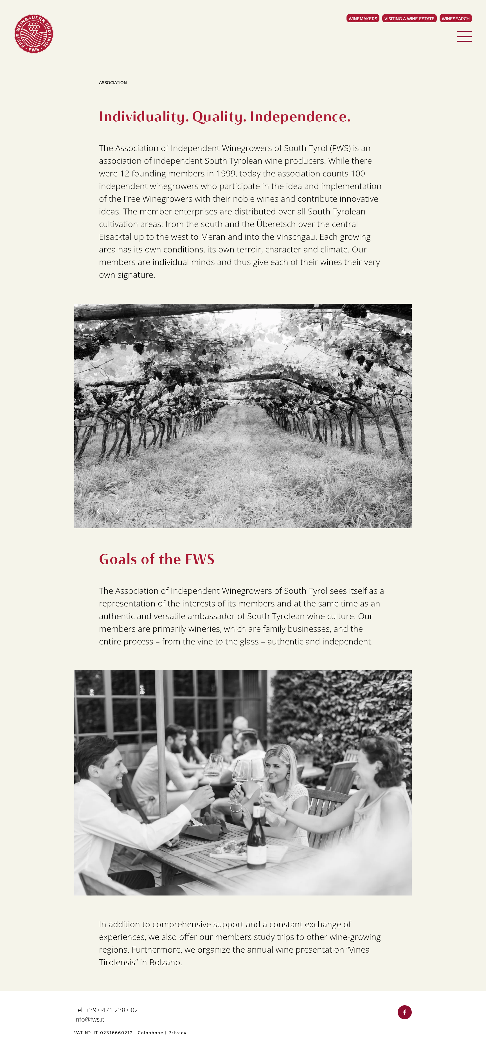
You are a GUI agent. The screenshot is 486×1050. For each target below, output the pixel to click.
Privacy (177, 1032)
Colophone (150, 1032)
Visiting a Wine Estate (409, 18)
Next (115, 511)
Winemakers (363, 18)
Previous (101, 511)
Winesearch (456, 18)
